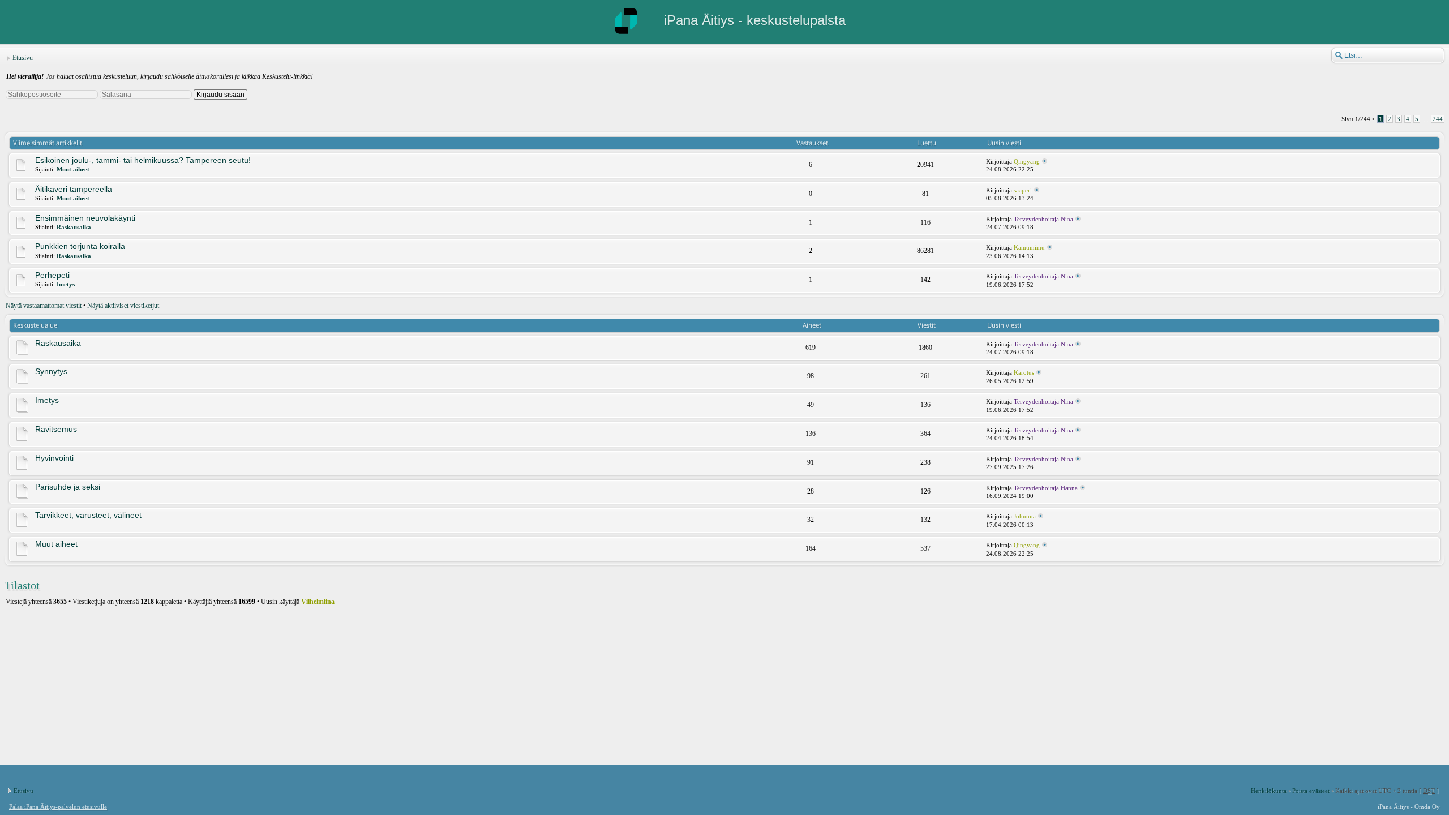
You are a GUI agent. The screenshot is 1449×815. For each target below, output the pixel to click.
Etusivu (22, 58)
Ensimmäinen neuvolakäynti (85, 217)
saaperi (1023, 190)
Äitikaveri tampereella (73, 189)
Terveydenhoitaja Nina (1043, 219)
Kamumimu (1029, 247)
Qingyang (1027, 161)
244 (1438, 118)
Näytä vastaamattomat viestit (44, 306)
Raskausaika (74, 227)
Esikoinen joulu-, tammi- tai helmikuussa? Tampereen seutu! (143, 160)
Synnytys (51, 371)
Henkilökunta (1269, 790)
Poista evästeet (1311, 790)
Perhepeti (52, 275)
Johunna (1025, 516)
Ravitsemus (56, 429)
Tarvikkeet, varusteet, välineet (88, 515)
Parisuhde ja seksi (67, 486)
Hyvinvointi (54, 457)
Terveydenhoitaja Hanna (1046, 487)
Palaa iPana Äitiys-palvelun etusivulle (58, 806)
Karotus (1024, 372)
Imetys (66, 284)
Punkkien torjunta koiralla (80, 246)
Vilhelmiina (318, 602)
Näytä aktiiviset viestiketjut (123, 306)
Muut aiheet (73, 169)
